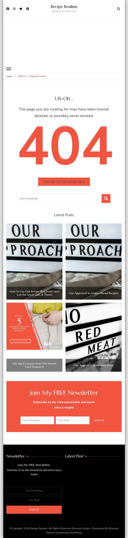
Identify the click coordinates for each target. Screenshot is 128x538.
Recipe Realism (64, 6)
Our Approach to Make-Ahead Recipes (93, 293)
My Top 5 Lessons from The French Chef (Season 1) (34, 365)
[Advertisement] (64, 41)
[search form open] (119, 8)
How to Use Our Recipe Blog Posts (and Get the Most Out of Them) (34, 293)
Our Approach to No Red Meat (93, 365)
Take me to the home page (64, 181)
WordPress (76, 532)
